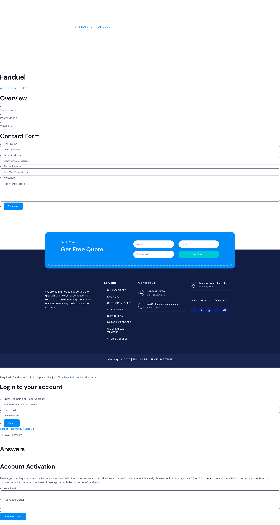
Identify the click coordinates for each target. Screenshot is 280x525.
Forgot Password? (11, 428)
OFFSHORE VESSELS (119, 303)
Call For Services (156, 295)
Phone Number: (13, 166)
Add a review (8, 88)
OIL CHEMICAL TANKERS (115, 330)
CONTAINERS (115, 309)
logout (77, 377)
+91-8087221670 (156, 291)
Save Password (13, 434)
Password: (10, 410)
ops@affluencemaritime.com (162, 304)
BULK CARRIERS (116, 290)
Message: (9, 177)
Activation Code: (14, 499)
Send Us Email (154, 307)
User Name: (11, 143)
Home (65, 26)
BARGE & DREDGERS (119, 322)
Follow (23, 88)
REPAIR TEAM (115, 315)
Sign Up (29, 428)
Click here (205, 478)
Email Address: (13, 155)
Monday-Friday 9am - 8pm (213, 283)
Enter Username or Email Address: (24, 398)
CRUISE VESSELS (117, 338)
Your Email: (10, 488)
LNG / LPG (113, 296)
